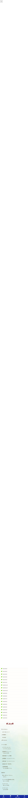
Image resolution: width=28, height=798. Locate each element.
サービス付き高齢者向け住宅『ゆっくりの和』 (8, 780)
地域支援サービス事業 (6, 755)
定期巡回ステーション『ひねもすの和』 (6, 752)
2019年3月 (5, 717)
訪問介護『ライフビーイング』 (8, 761)
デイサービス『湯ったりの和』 (6, 784)
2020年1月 (5, 715)
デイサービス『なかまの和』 (5, 788)
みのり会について (6, 732)
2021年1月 (5, 682)
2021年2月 (5, 679)
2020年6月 (5, 701)
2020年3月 (5, 709)
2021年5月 (5, 671)
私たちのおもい (4, 729)
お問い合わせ (4, 740)
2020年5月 (5, 704)
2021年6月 (5, 668)
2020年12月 (5, 685)
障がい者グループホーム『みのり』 (7, 776)
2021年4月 (5, 674)
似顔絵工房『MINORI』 (7, 763)
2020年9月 (5, 693)
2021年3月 (5, 676)
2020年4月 (5, 707)
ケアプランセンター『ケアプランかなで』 (6, 748)
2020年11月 (5, 687)
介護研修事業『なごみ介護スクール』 (7, 767)
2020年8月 (5, 696)
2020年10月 (5, 690)
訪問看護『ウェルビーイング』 (8, 758)
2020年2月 (5, 712)
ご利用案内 (3, 734)
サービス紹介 (4, 744)
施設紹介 (3, 772)
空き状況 (4, 737)
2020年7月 (5, 698)
